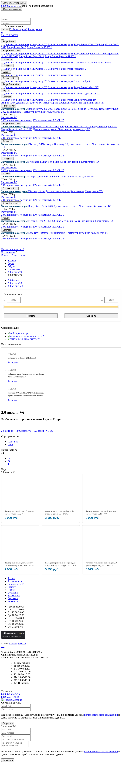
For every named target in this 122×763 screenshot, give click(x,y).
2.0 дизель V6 (15, 272)
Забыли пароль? (18, 29)
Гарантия (88, 102)
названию (13, 441)
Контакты (98, 102)
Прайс (54, 102)
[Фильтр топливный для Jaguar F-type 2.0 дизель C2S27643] (60, 492)
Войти (5, 29)
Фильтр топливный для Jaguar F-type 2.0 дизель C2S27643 (59, 512)
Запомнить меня (14, 26)
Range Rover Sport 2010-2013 (75, 126)
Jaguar (6, 90)
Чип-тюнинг (39, 111)
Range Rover (8, 41)
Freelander (7, 66)
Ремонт (47, 102)
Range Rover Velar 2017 (86, 87)
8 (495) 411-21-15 (10, 697)
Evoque (6, 72)
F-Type (84, 93)
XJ (98, 93)
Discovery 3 (80, 62)
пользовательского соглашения (101, 714)
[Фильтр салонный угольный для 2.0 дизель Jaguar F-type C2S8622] (20, 544)
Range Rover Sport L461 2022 (60, 56)
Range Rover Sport (11, 50)
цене (10, 444)
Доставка (64, 102)
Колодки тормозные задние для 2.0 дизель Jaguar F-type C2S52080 (101, 564)
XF (95, 93)
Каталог (12, 260)
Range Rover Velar (11, 84)
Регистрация (35, 29)
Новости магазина (11, 344)
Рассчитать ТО (9, 117)
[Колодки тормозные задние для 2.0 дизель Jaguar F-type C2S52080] (101, 544)
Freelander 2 (80, 68)
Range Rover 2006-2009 (86, 44)
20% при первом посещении (16, 120)
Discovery (7, 59)
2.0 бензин (13, 280)
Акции (5, 102)
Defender (7, 97)
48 (9, 464)
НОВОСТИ (75, 102)
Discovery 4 (92, 62)
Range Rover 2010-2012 (66, 108)
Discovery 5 (105, 62)
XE (91, 93)
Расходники (14, 269)
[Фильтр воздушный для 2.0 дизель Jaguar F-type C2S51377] (101, 492)
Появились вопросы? (12, 249)
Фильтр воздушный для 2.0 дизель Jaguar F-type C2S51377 (101, 512)
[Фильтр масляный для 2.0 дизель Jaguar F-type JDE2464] (20, 492)
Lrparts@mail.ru (17, 643)
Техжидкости (16, 102)
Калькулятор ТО (38, 44)
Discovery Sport (10, 78)
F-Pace (77, 93)
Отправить (8, 723)
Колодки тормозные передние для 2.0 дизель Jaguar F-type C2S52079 (60, 564)
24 (9, 461)
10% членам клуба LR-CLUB (48, 120)
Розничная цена (12, 294)
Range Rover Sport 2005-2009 (89, 53)
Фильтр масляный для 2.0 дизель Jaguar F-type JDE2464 (19, 512)
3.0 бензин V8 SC (43, 430)
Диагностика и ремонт (16, 44)
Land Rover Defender (85, 99)
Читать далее (13, 362)
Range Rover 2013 (16, 47)
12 (9, 458)
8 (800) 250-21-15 (10, 5)
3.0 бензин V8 (15, 286)
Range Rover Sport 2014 (31, 56)
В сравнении (8, 252)
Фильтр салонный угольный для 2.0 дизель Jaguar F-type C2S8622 (19, 564)
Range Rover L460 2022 (39, 47)
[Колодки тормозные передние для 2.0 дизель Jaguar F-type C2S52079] (60, 544)
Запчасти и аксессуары (60, 44)
